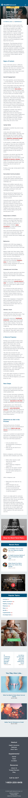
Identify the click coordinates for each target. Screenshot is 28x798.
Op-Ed (4, 610)
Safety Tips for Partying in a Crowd (14, 722)
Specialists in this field (16, 400)
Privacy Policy (14, 794)
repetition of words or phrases (11, 159)
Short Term (14, 749)
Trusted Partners (14, 770)
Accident (14, 760)
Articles (12, 6)
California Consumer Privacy (14, 796)
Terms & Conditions (14, 793)
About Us (14, 768)
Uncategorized (7, 614)
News (4, 608)
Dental (14, 756)
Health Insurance (7, 601)
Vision (14, 758)
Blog (14, 772)
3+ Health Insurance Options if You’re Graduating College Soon (16, 557)
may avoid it (18, 88)
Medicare (5, 606)
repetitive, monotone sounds (14, 138)
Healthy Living (7, 603)
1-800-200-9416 (14, 782)
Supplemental (6, 612)
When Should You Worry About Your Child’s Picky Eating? (15, 565)
